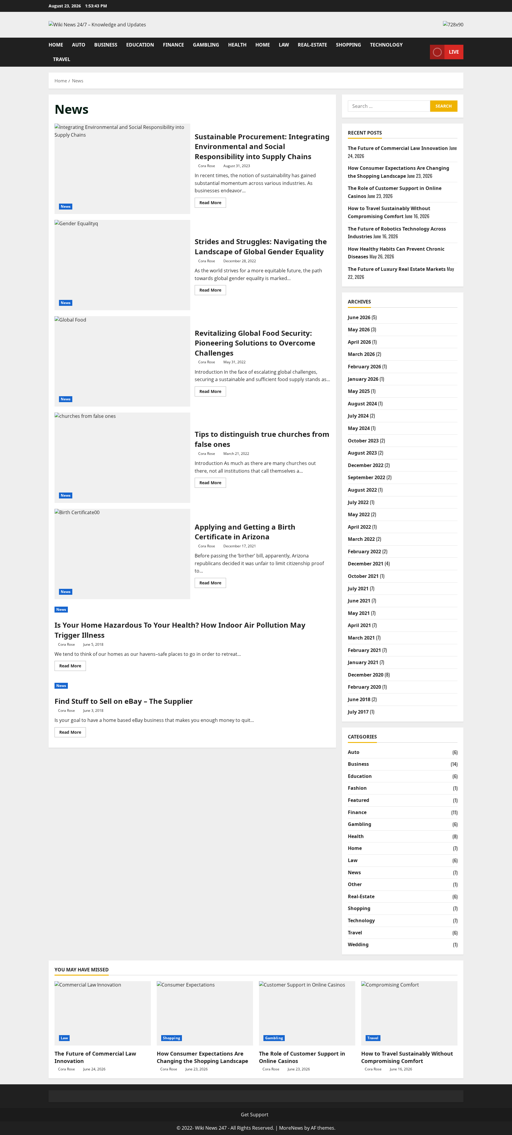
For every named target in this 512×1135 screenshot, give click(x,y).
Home (56, 44)
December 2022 (365, 465)
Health (237, 44)
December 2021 (365, 563)
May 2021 (359, 613)
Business (105, 44)
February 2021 (364, 650)
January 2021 (363, 662)
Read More (212, 203)
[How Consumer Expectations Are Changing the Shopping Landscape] (205, 1013)
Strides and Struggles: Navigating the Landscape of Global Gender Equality (122, 265)
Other (355, 884)
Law (284, 44)
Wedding (358, 944)
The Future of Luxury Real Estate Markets (397, 269)
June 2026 (359, 317)
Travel (61, 59)
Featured (358, 800)
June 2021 (359, 600)
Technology (386, 44)
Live (454, 52)
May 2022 (359, 514)
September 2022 (366, 477)
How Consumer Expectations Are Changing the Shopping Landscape (202, 1057)
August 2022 (362, 490)
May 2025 (359, 391)
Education (140, 44)
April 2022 (359, 527)
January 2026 (363, 379)
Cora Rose (206, 165)
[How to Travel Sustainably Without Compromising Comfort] (409, 1013)
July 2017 (358, 712)
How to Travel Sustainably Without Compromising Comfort (407, 1057)
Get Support (254, 1114)
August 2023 (362, 453)
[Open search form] (423, 52)
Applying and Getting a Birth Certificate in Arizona (122, 554)
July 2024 (358, 416)
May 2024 (359, 428)
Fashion (357, 788)
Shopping (348, 44)
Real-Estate (312, 44)
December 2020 (365, 675)
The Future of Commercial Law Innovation (398, 148)
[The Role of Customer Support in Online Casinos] (307, 1013)
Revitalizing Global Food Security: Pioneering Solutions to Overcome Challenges (122, 361)
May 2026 (359, 329)
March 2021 (361, 637)
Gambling (206, 44)
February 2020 (364, 687)
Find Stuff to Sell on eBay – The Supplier (124, 701)
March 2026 (361, 354)
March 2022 (361, 539)
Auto (78, 44)
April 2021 (359, 625)
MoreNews (291, 1128)
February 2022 (364, 551)
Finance (173, 44)
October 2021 (363, 576)
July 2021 (358, 588)
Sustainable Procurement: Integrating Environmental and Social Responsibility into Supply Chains (122, 169)
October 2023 (363, 440)
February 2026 (364, 366)
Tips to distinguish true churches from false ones (122, 458)
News (66, 206)
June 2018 (359, 699)
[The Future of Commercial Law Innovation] (103, 1013)
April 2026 (359, 342)
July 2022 (358, 502)
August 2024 (362, 403)
